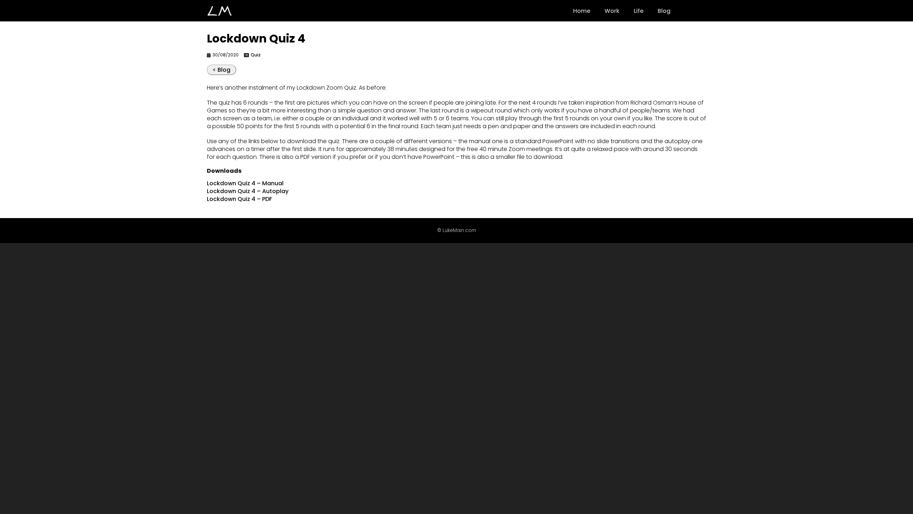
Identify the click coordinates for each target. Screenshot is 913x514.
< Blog (221, 70)
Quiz (256, 55)
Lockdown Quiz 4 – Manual (245, 183)
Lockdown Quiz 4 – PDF (239, 199)
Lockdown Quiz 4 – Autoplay (248, 191)
